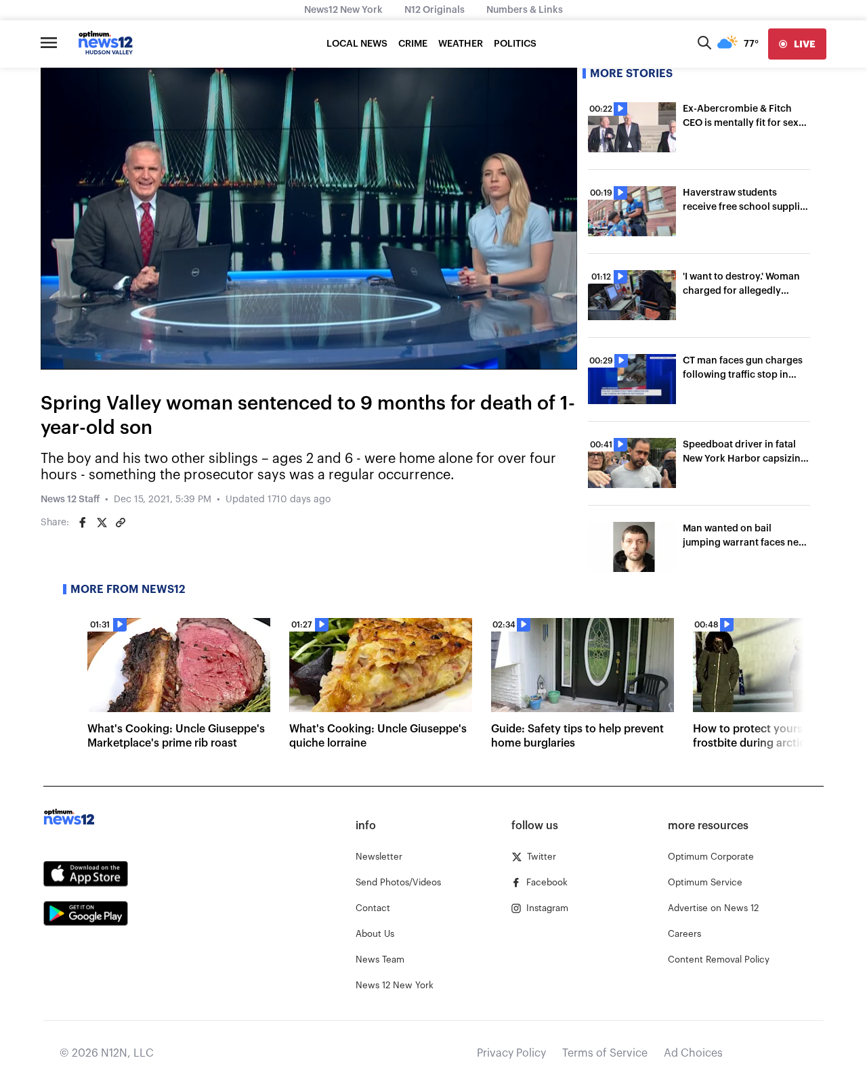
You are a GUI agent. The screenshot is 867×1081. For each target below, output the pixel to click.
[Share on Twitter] (101, 522)
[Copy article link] (120, 522)
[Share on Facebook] (82, 522)
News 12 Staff (70, 499)
